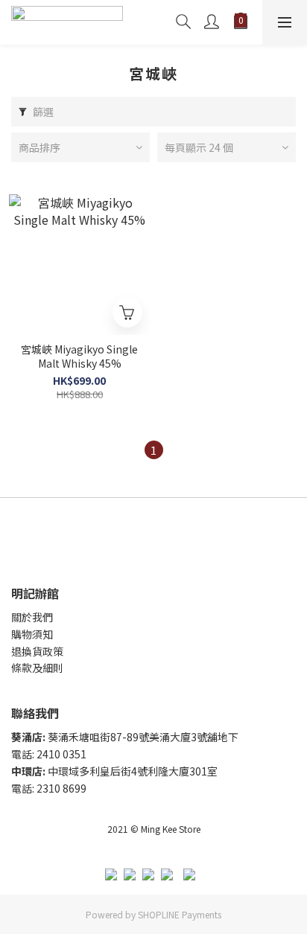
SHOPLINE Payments (179, 914)
